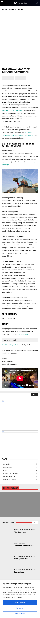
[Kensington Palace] (7, 557)
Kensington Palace (21, 559)
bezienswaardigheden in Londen (24, 529)
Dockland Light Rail (10, 345)
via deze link (23, 334)
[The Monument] (7, 531)
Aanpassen (20, 608)
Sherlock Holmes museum (24, 545)
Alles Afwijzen (20, 613)
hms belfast (19, 572)
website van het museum (12, 110)
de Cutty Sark (29, 135)
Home (4, 9)
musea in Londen (16, 9)
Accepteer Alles (20, 602)
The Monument (20, 532)
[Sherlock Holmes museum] (7, 544)
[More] (29, 78)
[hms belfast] (7, 571)
